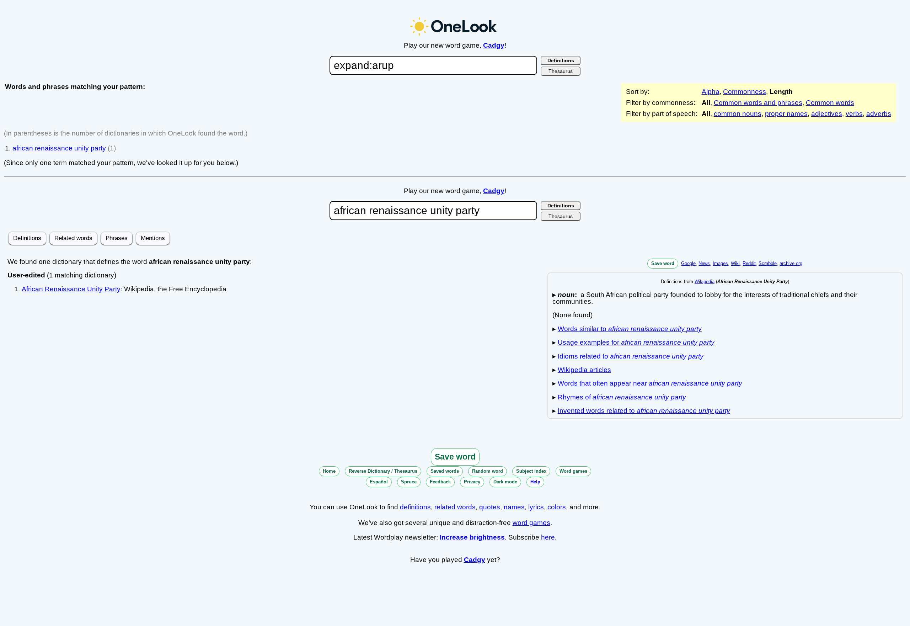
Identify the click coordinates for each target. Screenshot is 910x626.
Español (379, 481)
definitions (415, 507)
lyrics (536, 507)
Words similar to (630, 329)
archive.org (791, 263)
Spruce (409, 481)
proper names (786, 113)
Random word (487, 471)
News (704, 263)
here (548, 537)
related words (455, 507)
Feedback (440, 481)
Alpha (710, 91)
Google (688, 263)
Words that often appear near (650, 383)
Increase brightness (472, 537)
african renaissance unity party (59, 148)
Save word (662, 263)
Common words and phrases (758, 102)
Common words (830, 102)
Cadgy (493, 45)
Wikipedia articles (584, 369)
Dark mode (505, 481)
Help (535, 481)
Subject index (531, 471)
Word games (573, 471)
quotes (489, 507)
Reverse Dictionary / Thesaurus (383, 471)
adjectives (826, 113)
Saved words (444, 471)
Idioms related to (630, 356)
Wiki (735, 263)
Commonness (744, 91)
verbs (854, 113)
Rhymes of (622, 397)
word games (531, 522)
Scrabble (768, 263)
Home (329, 471)
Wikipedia (704, 281)
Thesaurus (560, 71)
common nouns (737, 113)
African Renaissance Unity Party (71, 289)
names (514, 507)
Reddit (749, 263)
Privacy (472, 481)
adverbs (878, 113)
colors (556, 507)
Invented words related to (644, 410)
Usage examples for (636, 342)
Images (720, 263)
